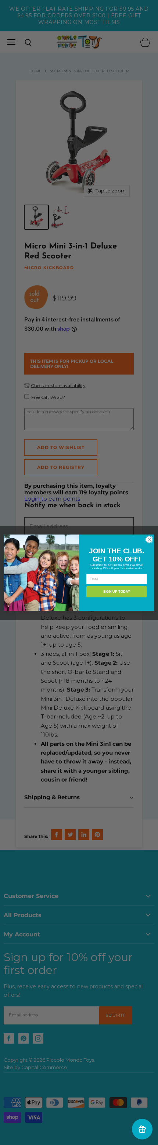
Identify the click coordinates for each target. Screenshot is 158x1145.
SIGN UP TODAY (116, 591)
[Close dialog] (149, 539)
